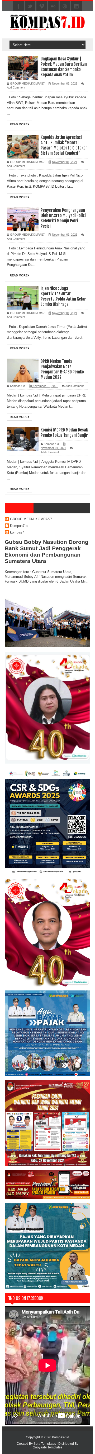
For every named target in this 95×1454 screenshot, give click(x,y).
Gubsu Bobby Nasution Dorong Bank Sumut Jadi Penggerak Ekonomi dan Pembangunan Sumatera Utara (46, 551)
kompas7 (17, 532)
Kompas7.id (19, 526)
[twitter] (30, 6)
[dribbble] (65, 6)
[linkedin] (76, 6)
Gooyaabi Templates (47, 1447)
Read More (19, 124)
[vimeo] (41, 6)
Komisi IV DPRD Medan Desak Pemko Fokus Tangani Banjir (64, 432)
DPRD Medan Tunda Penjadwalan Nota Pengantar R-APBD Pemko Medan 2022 (62, 369)
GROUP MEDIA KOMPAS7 (31, 519)
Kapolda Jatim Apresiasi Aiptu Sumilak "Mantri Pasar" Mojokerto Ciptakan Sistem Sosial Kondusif (64, 145)
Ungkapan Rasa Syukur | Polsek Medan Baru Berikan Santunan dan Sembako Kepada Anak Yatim (64, 66)
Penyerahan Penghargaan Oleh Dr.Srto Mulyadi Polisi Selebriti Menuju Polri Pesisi (63, 218)
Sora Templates (45, 1444)
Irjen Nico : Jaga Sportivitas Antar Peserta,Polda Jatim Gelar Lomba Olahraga (63, 296)
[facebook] (18, 6)
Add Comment (16, 87)
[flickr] (53, 6)
